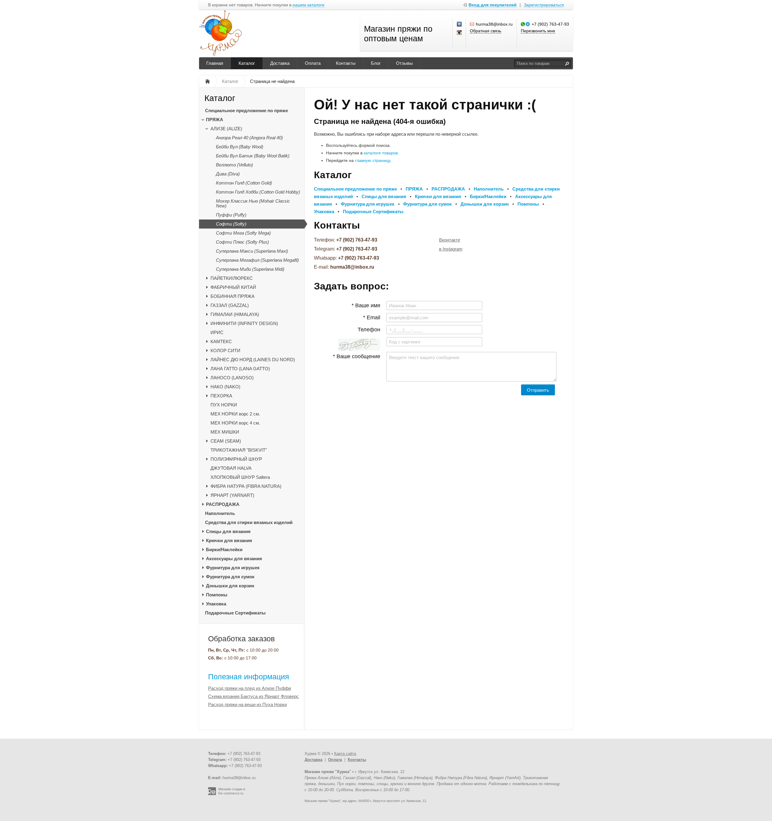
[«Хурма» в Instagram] (459, 33)
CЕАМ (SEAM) (225, 441)
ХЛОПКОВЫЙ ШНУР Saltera (240, 477)
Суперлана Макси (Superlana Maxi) (252, 251)
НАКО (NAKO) (225, 386)
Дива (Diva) (228, 173)
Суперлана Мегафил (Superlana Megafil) (257, 260)
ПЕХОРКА (221, 395)
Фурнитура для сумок (230, 576)
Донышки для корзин (230, 585)
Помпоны (216, 594)
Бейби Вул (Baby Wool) (239, 146)
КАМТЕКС (221, 341)
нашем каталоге (308, 5)
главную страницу (372, 160)
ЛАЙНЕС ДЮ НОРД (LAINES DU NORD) (252, 359)
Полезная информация (248, 676)
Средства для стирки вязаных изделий (249, 522)
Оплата (313, 63)
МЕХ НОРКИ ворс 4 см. (235, 422)
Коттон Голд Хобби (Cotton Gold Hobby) (258, 191)
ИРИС (216, 332)
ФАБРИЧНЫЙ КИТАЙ (233, 287)
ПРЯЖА (214, 119)
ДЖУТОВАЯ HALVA (231, 468)
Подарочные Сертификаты (235, 612)
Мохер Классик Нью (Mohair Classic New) (253, 203)
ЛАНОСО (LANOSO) (232, 377)
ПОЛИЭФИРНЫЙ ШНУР (236, 459)
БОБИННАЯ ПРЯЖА (232, 296)
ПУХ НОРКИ (223, 404)
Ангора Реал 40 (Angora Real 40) (249, 137)
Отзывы (404, 63)
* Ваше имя (366, 305)
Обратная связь (485, 30)
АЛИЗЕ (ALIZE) (226, 128)
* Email (371, 317)
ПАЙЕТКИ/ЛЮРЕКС (231, 278)
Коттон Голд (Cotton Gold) (244, 182)
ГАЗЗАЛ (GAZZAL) (229, 305)
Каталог (247, 63)
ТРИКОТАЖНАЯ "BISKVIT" (238, 450)
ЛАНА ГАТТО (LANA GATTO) (240, 368)
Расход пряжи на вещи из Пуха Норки (247, 704)
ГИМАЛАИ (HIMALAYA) (234, 314)
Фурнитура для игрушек (233, 567)
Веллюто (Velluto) (234, 164)
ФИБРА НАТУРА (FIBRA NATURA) (245, 486)
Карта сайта (345, 753)
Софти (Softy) (231, 223)
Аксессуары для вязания (234, 558)
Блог (376, 63)
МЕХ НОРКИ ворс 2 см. (235, 413)
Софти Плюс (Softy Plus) (242, 242)
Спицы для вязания (228, 531)
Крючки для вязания (229, 540)
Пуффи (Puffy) (231, 214)
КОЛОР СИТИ (225, 350)
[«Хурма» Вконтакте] (459, 24)
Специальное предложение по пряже (246, 110)
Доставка (280, 63)
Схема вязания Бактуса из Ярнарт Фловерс (253, 696)
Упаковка (216, 603)
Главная (214, 63)
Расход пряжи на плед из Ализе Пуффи (249, 688)
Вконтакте (449, 239)
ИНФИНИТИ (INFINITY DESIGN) (244, 323)
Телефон (369, 330)
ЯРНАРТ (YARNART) (232, 495)
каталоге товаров (381, 152)
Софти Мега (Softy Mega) (243, 232)
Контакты (346, 63)
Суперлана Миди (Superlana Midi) (250, 269)
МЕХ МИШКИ (224, 431)
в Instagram (451, 248)
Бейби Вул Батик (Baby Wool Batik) (253, 155)
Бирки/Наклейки (224, 549)
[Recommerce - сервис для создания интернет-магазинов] (212, 794)
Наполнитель (220, 513)
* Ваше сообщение (356, 356)
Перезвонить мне (538, 30)
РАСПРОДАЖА (222, 504)
